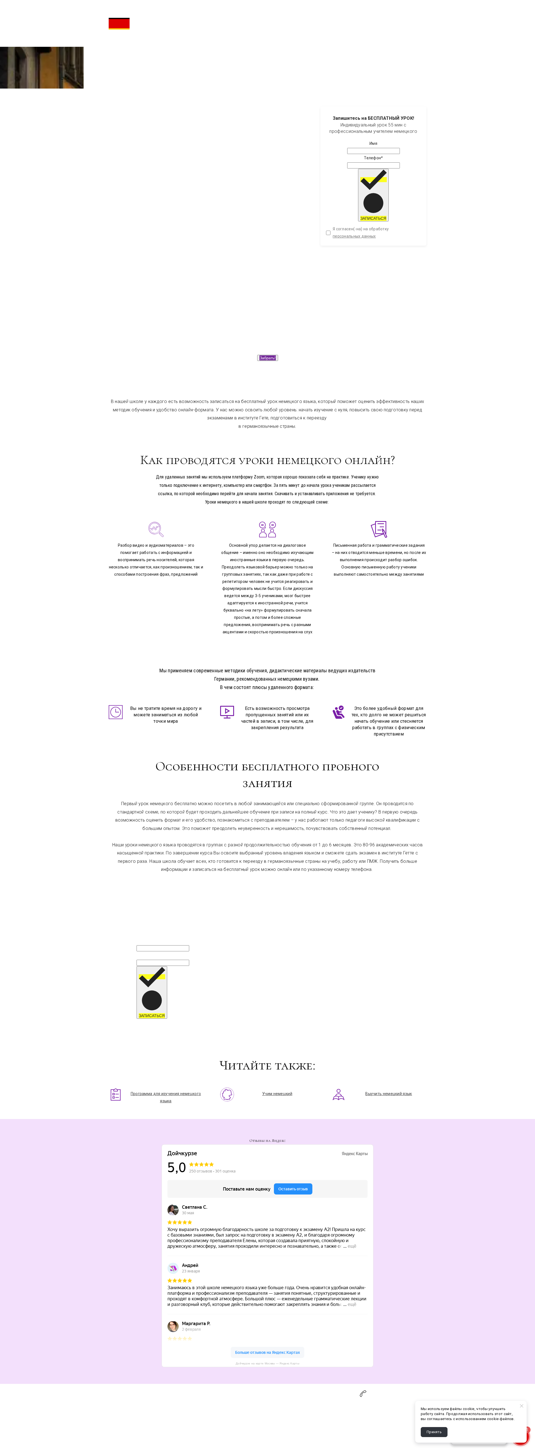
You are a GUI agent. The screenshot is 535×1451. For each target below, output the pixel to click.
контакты (148, 1420)
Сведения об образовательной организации (251, 1420)
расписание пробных (347, 23)
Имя (373, 143)
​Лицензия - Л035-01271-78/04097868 (244, 1428)
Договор (147, 1413)
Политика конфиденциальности (169, 1428)
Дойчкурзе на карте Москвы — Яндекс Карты (267, 1363)
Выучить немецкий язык (388, 1093)
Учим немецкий (277, 1093)
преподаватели (342, 16)
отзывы (116, 1428)
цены (332, 30)
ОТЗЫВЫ (335, 38)
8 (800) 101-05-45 (389, 1399)
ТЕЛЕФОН (147, 955)
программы (120, 1413)
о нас (332, 9)
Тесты (114, 1420)
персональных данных (354, 236)
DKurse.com (220, 1413)
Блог (143, 1406)
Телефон (373, 158)
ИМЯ (141, 941)
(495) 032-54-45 (391, 1392)
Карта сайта (220, 1406)
